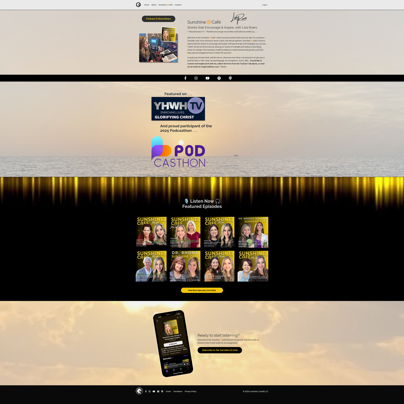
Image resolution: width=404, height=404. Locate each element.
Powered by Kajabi (262, 398)
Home (146, 5)
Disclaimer (177, 391)
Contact (178, 5)
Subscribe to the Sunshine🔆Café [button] (220, 350)
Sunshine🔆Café (165, 5)
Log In (264, 5)
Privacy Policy (190, 391)
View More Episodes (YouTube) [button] (202, 290)
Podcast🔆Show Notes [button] (158, 18)
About (153, 5)
